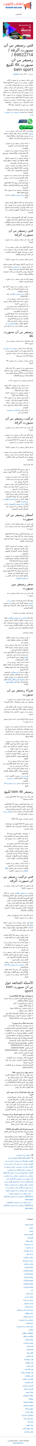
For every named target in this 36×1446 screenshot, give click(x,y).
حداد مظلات (29, 1313)
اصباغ (31, 1231)
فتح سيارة (29, 1349)
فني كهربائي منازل (27, 1372)
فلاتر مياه (30, 1353)
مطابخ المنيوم (28, 1402)
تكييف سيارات (28, 1287)
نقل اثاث (30, 1422)
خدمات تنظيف (28, 1316)
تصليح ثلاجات (28, 1274)
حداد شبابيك (29, 1307)
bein (26, 657)
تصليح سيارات (28, 1277)
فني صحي (29, 1366)
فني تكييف (29, 1356)
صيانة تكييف (29, 1339)
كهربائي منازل (28, 1389)
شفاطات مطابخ (27, 1333)
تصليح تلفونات (28, 1270)
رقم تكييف (29, 1323)
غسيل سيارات (28, 1343)
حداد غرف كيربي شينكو (25, 1310)
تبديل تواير (29, 1254)
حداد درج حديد (28, 1300)
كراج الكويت (29, 1382)
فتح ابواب (29, 1346)
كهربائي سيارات (27, 1386)
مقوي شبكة (29, 1409)
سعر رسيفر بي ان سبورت (18, 1185)
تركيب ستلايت (28, 1257)
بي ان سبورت (17, 267)
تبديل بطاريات (28, 1251)
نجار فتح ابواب (28, 1418)
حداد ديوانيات (28, 1303)
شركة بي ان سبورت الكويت (17, 618)
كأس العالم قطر (11, 682)
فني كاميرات (29, 1369)
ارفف (31, 1228)
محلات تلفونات (28, 1395)
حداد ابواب (29, 1293)
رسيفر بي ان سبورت (23, 1155)
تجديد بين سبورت (22, 1167)
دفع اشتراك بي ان (21, 1173)
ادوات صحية (29, 1224)
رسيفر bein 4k (9, 1173)
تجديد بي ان (24, 776)
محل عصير (29, 1392)
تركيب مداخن (28, 1264)
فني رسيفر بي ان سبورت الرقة (16, 1190)
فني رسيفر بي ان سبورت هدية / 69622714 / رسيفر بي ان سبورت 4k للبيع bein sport (18, 1196)
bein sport (27, 1158)
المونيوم (30, 1238)
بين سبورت (10, 778)
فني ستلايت (15, 672)
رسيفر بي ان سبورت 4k (12, 783)
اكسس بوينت (28, 1234)
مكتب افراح (29, 1412)
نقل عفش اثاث (28, 1428)
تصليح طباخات (28, 1280)
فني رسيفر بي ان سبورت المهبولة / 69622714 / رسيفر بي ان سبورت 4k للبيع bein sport (18, 1205)
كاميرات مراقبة (28, 1379)
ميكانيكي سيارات (27, 1415)
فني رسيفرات (28, 1359)
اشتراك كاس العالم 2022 (16, 679)
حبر (32, 1290)
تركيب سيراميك (28, 1261)
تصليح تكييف (29, 1267)
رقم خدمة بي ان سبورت (25, 1326)
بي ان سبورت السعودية (16, 504)
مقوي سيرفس (28, 1405)
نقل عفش (29, 1425)
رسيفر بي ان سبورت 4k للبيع (14, 965)
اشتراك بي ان (10, 323)
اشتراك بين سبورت (13, 410)
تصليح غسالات (28, 1284)
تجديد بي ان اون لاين (20, 1164)
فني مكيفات (29, 1376)
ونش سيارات (28, 1432)
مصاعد (31, 1399)
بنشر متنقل (29, 1241)
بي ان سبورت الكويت (17, 195)
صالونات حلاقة (28, 1336)
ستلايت (30, 1330)
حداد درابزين (28, 1297)
